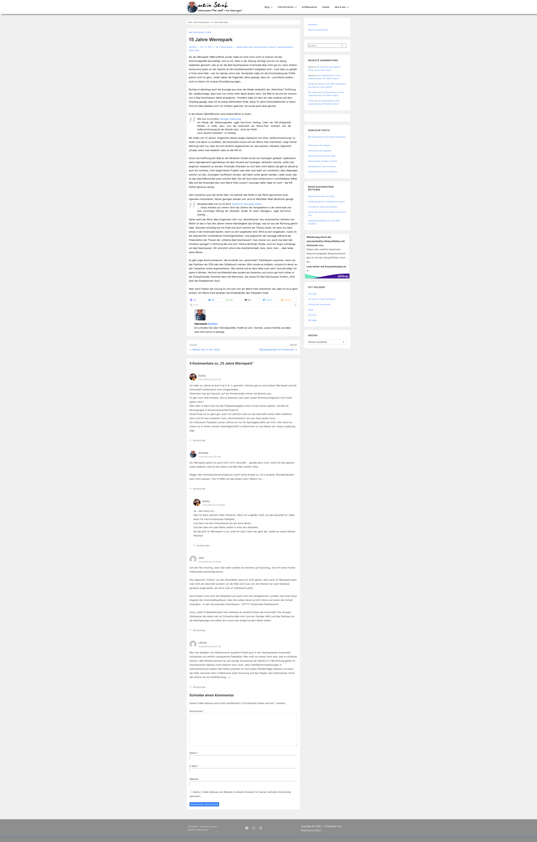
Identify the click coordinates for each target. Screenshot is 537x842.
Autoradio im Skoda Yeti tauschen (323, 207)
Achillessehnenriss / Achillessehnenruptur (326, 201)
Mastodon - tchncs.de (199, 826)
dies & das (340, 7)
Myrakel (311, 84)
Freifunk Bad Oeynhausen (319, 304)
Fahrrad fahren (286, 7)
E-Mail (192, 766)
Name (192, 753)
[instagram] (260, 828)
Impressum (313, 24)
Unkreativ (312, 315)
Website (193, 779)
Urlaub (325, 7)
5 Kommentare (225, 47)
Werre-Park (194, 50)
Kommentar (196, 711)
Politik (208, 32)
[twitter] (253, 828)
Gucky (202, 375)
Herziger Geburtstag (230, 119)
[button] (197, 300)
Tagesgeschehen (285, 47)
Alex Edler (312, 294)
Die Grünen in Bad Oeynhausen (321, 299)
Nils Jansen (313, 92)
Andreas (212, 323)
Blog (267, 7)
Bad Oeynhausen (196, 32)
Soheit (311, 310)
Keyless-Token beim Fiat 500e (321, 196)
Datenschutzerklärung (317, 30)
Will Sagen (312, 320)
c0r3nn (311, 101)
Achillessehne (309, 7)
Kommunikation (261, 47)
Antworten (199, 440)
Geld (250, 47)
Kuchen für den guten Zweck (247, 204)
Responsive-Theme (311, 830)
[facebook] (246, 828)
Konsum (272, 47)
